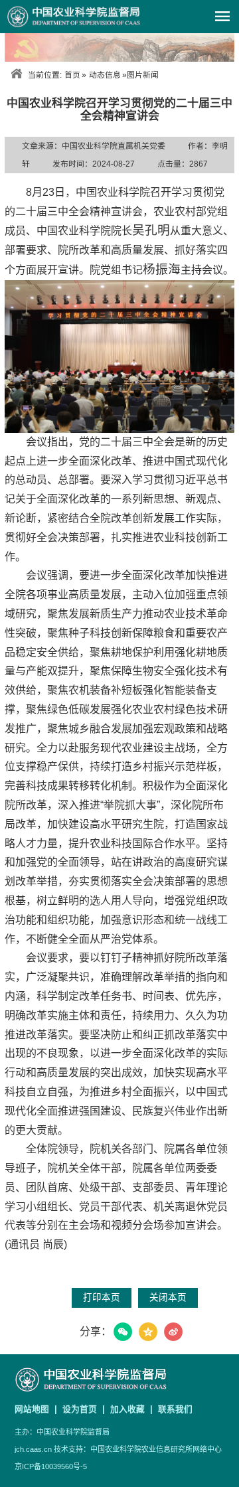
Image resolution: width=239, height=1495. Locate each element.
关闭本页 (168, 1297)
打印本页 (101, 1297)
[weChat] (123, 1332)
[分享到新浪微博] (173, 1332)
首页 (72, 75)
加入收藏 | (132, 1409)
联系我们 (175, 1409)
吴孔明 (151, 230)
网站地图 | (37, 1409)
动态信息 (105, 75)
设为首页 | (85, 1409)
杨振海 (162, 269)
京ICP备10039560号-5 (51, 1466)
